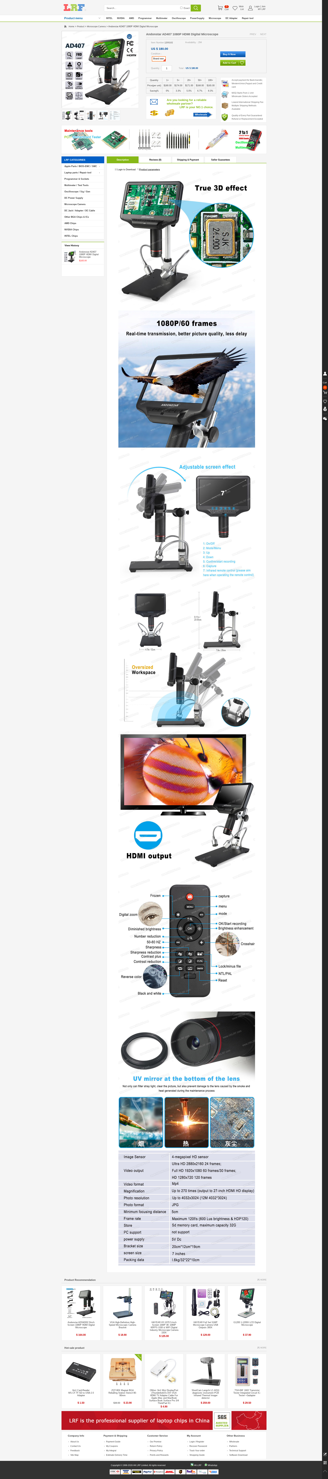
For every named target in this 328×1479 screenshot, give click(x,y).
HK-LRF (197, 1465)
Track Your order (197, 1450)
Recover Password (198, 1446)
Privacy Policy (156, 1450)
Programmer (145, 18)
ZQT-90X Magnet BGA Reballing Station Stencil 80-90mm (122, 1393)
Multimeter (161, 18)
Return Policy (156, 1446)
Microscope (215, 18)
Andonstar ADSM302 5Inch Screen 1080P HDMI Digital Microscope (81, 1325)
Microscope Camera (96, 26)
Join (263, 6)
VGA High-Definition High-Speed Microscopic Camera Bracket (122, 1325)
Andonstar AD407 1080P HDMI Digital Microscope (89, 254)
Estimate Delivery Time (116, 1455)
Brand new (158, 58)
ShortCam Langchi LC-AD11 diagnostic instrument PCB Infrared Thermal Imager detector (205, 1394)
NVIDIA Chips (71, 229)
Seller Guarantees (220, 159)
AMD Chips (70, 223)
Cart (227, 9)
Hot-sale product (74, 1347)
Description (123, 159)
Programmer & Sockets (76, 179)
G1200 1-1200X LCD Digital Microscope (247, 1323)
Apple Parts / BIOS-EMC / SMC (80, 166)
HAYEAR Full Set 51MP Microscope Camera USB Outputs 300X (205, 1325)
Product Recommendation (80, 1279)
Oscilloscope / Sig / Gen (77, 191)
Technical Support (237, 1450)
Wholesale (201, 114)
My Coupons (112, 1446)
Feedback (75, 1450)
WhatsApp (212, 1465)
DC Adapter (231, 18)
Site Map (74, 1455)
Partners (233, 1446)
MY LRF (261, 9)
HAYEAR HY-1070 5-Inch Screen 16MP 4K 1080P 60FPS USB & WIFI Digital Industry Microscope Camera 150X (164, 1327)
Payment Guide (113, 1441)
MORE (263, 1280)
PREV (253, 34)
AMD (131, 18)
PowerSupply (197, 18)
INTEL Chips (71, 236)
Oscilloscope (179, 18)
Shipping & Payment (188, 159)
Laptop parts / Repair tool (77, 172)
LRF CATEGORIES (74, 159)
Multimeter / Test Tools (76, 185)
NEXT (263, 34)
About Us (74, 1441)
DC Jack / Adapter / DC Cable (79, 210)
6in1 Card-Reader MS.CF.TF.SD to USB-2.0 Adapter (81, 1393)
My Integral (111, 1450)
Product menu (73, 18)
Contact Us (75, 1446)
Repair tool (248, 18)
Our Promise (155, 1441)
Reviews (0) (155, 159)
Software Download (238, 1455)
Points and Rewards (159, 1455)
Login (257, 6)
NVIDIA (121, 18)
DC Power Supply (73, 198)
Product (80, 26)
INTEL (109, 18)
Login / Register (196, 1441)
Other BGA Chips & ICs (76, 217)
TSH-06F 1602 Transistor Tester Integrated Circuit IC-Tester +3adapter (247, 1393)
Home (71, 26)
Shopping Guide (197, 1455)
